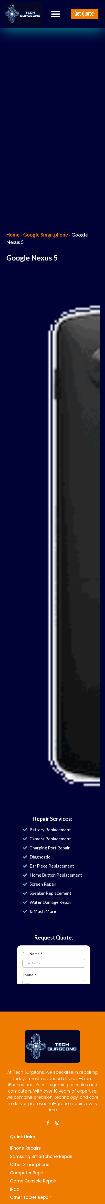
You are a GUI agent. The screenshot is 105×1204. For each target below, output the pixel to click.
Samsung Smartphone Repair (41, 1156)
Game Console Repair (33, 1181)
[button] (55, 14)
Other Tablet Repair (30, 1197)
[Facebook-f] (48, 1123)
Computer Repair (28, 1173)
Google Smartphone (45, 235)
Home (13, 235)
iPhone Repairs (25, 1148)
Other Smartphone (30, 1165)
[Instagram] (57, 1123)
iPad (14, 1189)
